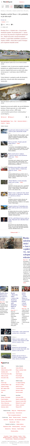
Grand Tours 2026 (20, 377)
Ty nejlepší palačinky (20, 382)
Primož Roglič (19, 375)
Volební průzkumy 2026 (6, 370)
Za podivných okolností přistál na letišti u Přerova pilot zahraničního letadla (18, 130)
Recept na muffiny (20, 384)
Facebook (6, 436)
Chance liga (3, 382)
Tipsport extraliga (5, 386)
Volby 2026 (3, 368)
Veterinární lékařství (22, 121)
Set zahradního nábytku (20, 419)
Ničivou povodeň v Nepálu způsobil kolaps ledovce (17, 142)
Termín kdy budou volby (6, 373)
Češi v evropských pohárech (14, 415)
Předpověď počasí (21, 410)
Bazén (10, 417)
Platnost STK (19, 407)
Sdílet (9, 24)
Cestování (10, 184)
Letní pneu (23, 426)
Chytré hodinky (20, 428)
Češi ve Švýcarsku (5, 403)
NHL (2, 392)
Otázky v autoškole (20, 405)
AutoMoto (10, 158)
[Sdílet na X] (28, 117)
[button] (15, 53)
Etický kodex (15, 437)
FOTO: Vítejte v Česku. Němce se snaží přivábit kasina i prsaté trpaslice (26, 299)
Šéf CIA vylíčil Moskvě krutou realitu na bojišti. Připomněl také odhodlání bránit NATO (18, 219)
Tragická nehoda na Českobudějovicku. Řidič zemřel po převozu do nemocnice (18, 206)
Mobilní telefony (20, 424)
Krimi (9, 133)
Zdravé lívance (19, 386)
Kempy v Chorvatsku (5, 397)
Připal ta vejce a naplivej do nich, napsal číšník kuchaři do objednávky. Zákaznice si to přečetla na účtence (18, 194)
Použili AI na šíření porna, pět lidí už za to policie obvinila (4, 296)
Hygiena (8, 123)
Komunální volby (4, 377)
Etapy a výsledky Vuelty (21, 370)
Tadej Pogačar (19, 373)
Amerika (10, 222)
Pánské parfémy (14, 431)
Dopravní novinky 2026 (21, 401)
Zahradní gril (12, 422)
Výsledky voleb (4, 371)
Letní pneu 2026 (19, 397)
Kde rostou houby (11, 412)
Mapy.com (14, 410)
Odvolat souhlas (9, 439)
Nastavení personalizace (19, 439)
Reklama (15, 436)
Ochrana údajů (22, 437)
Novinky (2, 20)
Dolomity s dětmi (4, 407)
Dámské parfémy (16, 426)
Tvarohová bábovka (20, 388)
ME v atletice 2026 (5, 388)
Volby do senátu (4, 375)
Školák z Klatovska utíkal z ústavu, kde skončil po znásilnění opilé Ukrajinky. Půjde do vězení (14, 300)
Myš (15, 121)
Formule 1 (3, 390)
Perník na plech (19, 392)
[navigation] (2, 2)
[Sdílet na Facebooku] (26, 117)
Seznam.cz (21, 1)
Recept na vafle (19, 390)
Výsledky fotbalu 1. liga (6, 384)
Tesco (11, 121)
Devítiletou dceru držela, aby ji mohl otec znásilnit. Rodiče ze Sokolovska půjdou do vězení (17, 168)
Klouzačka (11, 419)
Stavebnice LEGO (7, 426)
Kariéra (20, 436)
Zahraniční (10, 145)
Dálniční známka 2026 (21, 399)
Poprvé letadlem (4, 399)
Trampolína (24, 417)
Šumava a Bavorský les (6, 401)
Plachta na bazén (17, 417)
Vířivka (17, 422)
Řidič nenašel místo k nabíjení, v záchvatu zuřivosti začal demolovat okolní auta (17, 155)
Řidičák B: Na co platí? (21, 403)
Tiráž (24, 436)
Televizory (14, 428)
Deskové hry (8, 428)
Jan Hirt (17, 371)
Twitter (10, 436)
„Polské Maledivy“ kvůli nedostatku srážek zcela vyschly (17, 181)
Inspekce (3, 123)
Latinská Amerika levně (6, 405)
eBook (4, 24)
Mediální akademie (7, 437)
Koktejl (9, 197)
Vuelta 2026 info (19, 368)
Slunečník (6, 419)
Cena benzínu (19, 412)
